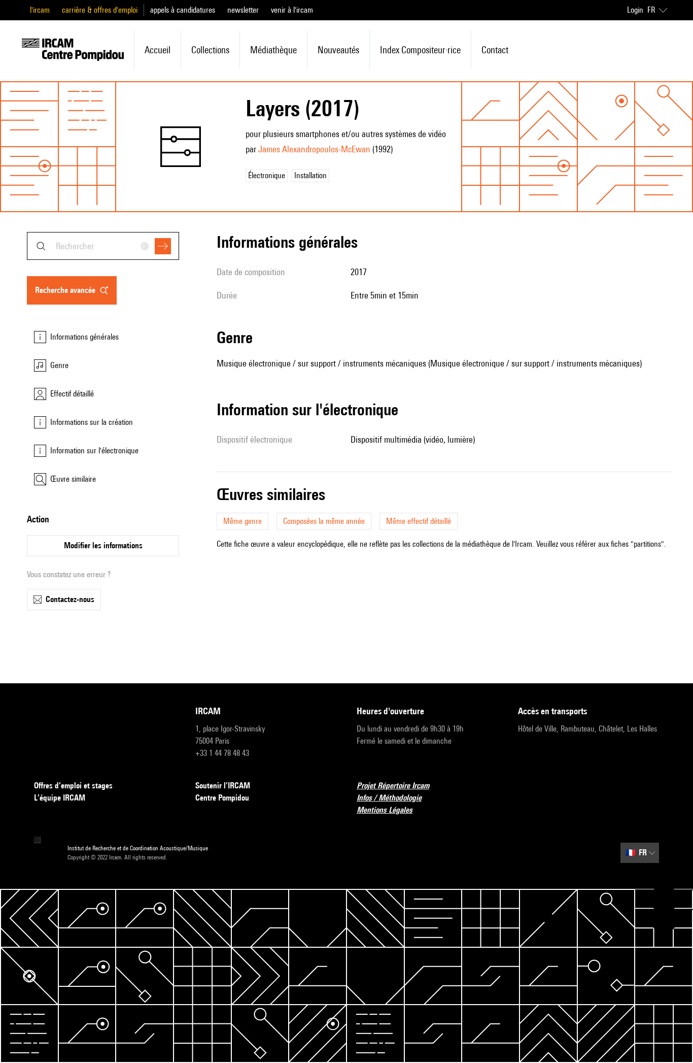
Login (635, 10)
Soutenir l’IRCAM (222, 785)
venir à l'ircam (292, 10)
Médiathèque (273, 49)
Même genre (242, 521)
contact (494, 49)
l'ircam (40, 10)
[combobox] (103, 246)
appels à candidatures (182, 10)
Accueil (157, 49)
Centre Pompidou (222, 798)
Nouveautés (338, 49)
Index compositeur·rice (420, 49)
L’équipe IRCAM (59, 798)
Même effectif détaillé (418, 521)
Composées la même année (324, 521)
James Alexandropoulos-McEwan (314, 149)
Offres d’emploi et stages (73, 785)
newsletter (243, 10)
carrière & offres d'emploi (99, 10)
